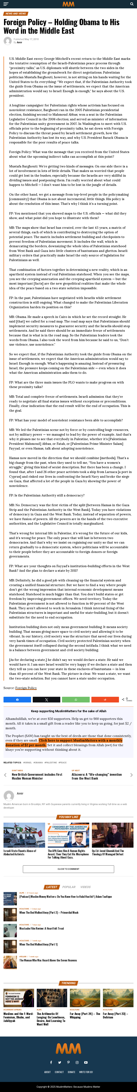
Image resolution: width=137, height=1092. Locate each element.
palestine (51, 763)
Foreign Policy (26, 688)
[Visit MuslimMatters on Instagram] (77, 1062)
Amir (19, 42)
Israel (28, 763)
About (47, 1072)
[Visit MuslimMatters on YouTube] (86, 1062)
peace (63, 763)
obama (39, 763)
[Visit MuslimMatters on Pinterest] (68, 1062)
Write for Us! (86, 1072)
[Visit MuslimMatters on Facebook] (51, 1062)
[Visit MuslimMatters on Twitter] (59, 1062)
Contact (59, 1072)
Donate (71, 1072)
